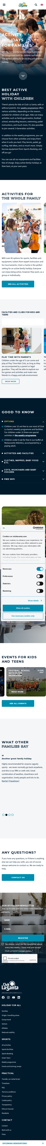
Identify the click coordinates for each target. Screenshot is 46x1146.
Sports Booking (7, 1053)
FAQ (3, 1087)
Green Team (6, 1058)
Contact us (18, 877)
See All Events (18, 703)
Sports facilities (7, 1049)
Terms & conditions (9, 1092)
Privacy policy (7, 1096)
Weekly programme (9, 1062)
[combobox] (23, 321)
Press (4, 1134)
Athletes (5, 1028)
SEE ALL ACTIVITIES (18, 284)
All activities (6, 1045)
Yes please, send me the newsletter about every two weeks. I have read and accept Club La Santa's (23, 948)
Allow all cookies (23, 608)
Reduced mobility (8, 1032)
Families (5, 1011)
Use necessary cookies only (23, 616)
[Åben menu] (4, 5)
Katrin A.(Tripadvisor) (24, 784)
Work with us (6, 1130)
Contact (5, 1126)
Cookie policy (7, 1100)
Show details (33, 601)
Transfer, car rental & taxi (11, 1079)
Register (23, 938)
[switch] (40, 576)
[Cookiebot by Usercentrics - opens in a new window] (33, 528)
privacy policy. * (26, 950)
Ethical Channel (7, 1109)
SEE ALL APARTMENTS (18, 622)
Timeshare (5, 1083)
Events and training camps (11, 1066)
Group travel (6, 1019)
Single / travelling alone (10, 1015)
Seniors (4, 1024)
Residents (5, 1113)
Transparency (7, 1104)
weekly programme (29, 108)
